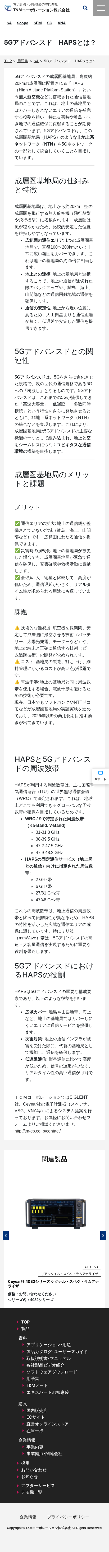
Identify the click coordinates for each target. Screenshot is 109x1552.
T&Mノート (37, 1385)
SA (9, 23)
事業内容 (34, 1447)
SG (49, 23)
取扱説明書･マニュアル (48, 1358)
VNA (62, 23)
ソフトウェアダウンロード (51, 1371)
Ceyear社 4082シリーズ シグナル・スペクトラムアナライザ (53, 1283)
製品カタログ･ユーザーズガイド (57, 1351)
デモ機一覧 (31, 1492)
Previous (6, 1235)
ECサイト (35, 1417)
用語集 (32, 1378)
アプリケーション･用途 (48, 1344)
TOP (25, 1322)
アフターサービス (38, 1485)
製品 (25, 1328)
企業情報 (28, 1517)
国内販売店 (37, 1410)
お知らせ (29, 1476)
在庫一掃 (34, 1430)
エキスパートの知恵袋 (47, 1392)
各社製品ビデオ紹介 (45, 1365)
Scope (22, 23)
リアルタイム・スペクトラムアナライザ (69, 1274)
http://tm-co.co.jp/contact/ (38, 1131)
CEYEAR (91, 1267)
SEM (38, 23)
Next (103, 1235)
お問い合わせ (34, 1469)
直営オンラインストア (47, 1424)
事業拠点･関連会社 (44, 1453)
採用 (25, 1463)
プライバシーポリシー (68, 1517)
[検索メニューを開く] (85, 8)
